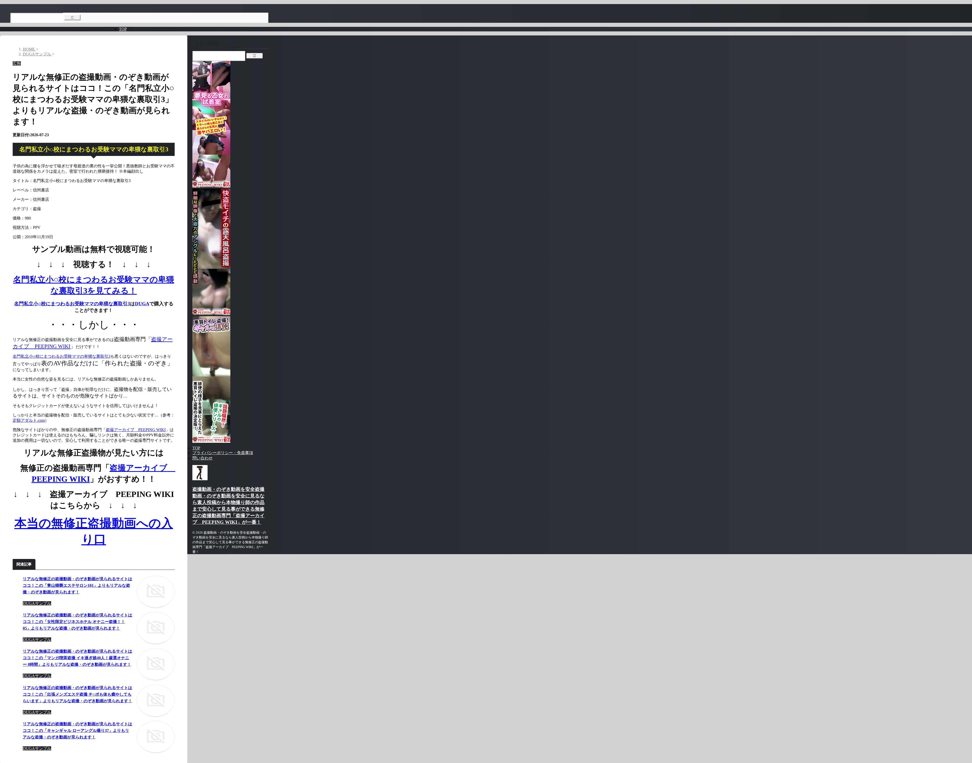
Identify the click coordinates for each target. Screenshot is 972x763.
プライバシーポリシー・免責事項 (222, 453)
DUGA (142, 303)
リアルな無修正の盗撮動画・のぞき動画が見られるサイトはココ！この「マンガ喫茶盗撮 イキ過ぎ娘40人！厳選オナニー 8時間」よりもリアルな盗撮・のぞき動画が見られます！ (77, 658)
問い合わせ (202, 458)
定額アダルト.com (29, 420)
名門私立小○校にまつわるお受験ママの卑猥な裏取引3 (72, 303)
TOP (123, 29)
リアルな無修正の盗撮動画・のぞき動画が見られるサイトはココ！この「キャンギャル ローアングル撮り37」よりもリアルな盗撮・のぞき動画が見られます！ (77, 730)
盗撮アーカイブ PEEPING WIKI (136, 430)
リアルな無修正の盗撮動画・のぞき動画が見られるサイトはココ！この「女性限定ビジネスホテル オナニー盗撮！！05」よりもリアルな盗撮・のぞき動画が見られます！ (77, 621)
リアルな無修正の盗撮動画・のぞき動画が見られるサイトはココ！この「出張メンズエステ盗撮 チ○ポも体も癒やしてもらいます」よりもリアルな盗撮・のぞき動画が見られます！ (77, 694)
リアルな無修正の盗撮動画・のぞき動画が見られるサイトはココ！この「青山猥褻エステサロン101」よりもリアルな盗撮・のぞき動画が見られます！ (77, 585)
